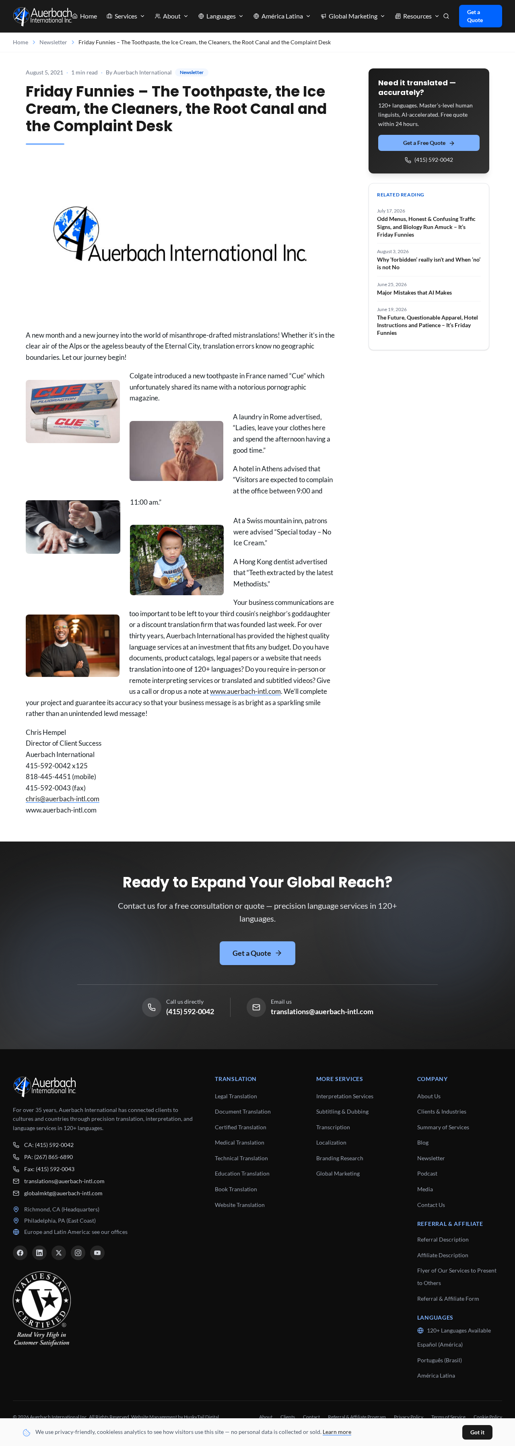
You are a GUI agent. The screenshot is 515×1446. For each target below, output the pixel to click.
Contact (311, 1417)
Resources (417, 16)
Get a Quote (475, 15)
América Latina (436, 1375)
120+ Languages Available (459, 1330)
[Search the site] (446, 16)
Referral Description (443, 1239)
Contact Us (431, 1204)
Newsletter (53, 42)
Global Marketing (338, 1173)
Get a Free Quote (424, 143)
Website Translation (240, 1204)
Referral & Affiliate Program (357, 1417)
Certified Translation (240, 1127)
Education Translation (242, 1173)
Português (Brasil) (439, 1360)
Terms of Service (448, 1417)
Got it (477, 1432)
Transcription (333, 1127)
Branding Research (339, 1158)
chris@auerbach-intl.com (62, 798)
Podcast (427, 1173)
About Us (429, 1096)
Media (425, 1189)
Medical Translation (239, 1142)
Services (126, 16)
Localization (331, 1142)
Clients (287, 1417)
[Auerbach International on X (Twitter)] (59, 1253)
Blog (422, 1142)
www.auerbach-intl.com (245, 691)
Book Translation (236, 1189)
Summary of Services (443, 1127)
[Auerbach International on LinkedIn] (39, 1253)
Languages (221, 16)
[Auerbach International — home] (42, 16)
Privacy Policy (408, 1417)
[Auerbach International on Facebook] (20, 1253)
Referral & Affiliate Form (448, 1298)
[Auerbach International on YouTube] (97, 1253)
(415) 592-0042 (433, 160)
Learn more (337, 1431)
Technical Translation (241, 1158)
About (172, 16)
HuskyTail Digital (201, 1417)
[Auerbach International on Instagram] (78, 1253)
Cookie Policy (488, 1417)
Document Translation (243, 1111)
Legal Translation (236, 1096)
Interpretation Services (344, 1096)
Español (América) (440, 1344)
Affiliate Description (442, 1255)
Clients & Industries (441, 1111)
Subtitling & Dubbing (342, 1111)
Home (88, 16)
